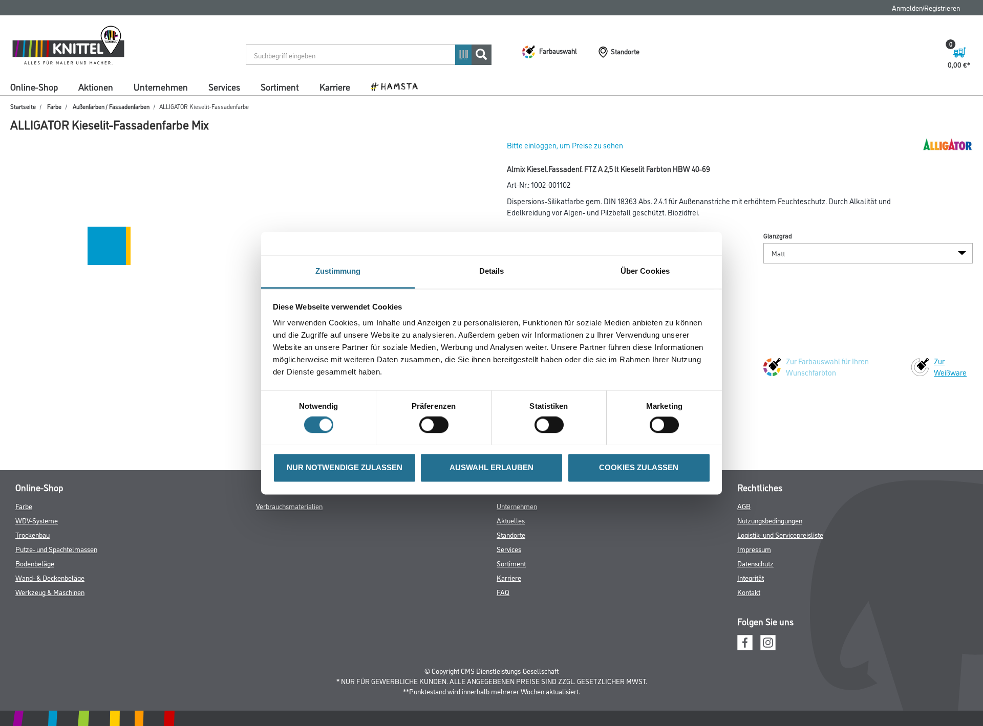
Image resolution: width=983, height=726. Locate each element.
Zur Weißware (950, 367)
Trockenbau (32, 534)
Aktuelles (511, 520)
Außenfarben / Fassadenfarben (111, 106)
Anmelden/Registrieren (926, 7)
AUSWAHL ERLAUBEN (491, 467)
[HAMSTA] (398, 86)
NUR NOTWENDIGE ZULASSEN (344, 467)
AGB (744, 506)
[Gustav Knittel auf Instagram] (768, 640)
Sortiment (280, 86)
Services (224, 86)
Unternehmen (161, 86)
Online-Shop (34, 86)
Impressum (754, 549)
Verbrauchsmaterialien (289, 506)
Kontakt (748, 592)
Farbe (54, 106)
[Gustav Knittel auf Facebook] (745, 640)
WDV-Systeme (36, 520)
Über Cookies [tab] (645, 271)
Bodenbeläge (34, 563)
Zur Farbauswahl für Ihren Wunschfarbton (827, 367)
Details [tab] (491, 271)
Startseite (23, 106)
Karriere (334, 86)
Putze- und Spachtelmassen (56, 549)
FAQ (503, 592)
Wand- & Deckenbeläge (49, 577)
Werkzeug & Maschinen (49, 592)
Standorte (511, 534)
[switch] (436, 424)
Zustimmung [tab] (338, 271)
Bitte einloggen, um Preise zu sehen (565, 145)
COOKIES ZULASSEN (638, 467)
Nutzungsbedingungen (769, 520)
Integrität (750, 577)
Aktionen (95, 86)
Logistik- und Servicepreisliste (780, 534)
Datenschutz (755, 563)
